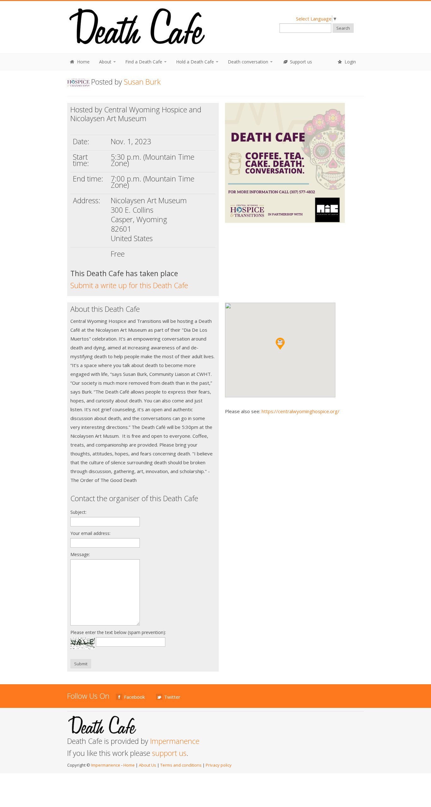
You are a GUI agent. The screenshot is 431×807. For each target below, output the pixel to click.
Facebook (134, 697)
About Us (147, 765)
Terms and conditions (181, 765)
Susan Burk (142, 82)
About (106, 62)
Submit (80, 664)
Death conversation (248, 62)
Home (83, 62)
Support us (300, 62)
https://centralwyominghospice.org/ (300, 411)
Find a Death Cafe (144, 62)
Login (349, 62)
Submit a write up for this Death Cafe (129, 285)
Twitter (172, 697)
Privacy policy (219, 765)
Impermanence (174, 741)
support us (169, 753)
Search (343, 28)
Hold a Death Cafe (195, 62)
